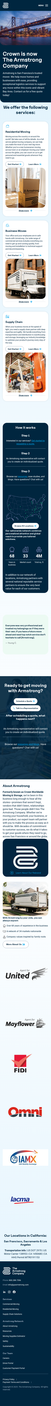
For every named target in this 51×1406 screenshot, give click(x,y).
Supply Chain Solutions (12, 1314)
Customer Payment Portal (14, 1368)
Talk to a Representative (27, 708)
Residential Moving (11, 1309)
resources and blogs (28, 744)
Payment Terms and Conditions (16, 1382)
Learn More (33, 164)
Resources (7, 1331)
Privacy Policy (8, 1379)
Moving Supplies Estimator (14, 1336)
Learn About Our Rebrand (28, 872)
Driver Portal (8, 1363)
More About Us (14, 944)
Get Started (13, 164)
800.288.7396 (15, 1280)
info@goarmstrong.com (18, 1285)
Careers (6, 1358)
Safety (5, 1341)
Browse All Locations (24, 526)
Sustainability (8, 1346)
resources (22, 476)
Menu (41, 5)
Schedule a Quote (24, 701)
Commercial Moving (11, 1304)
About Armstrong (10, 1326)
